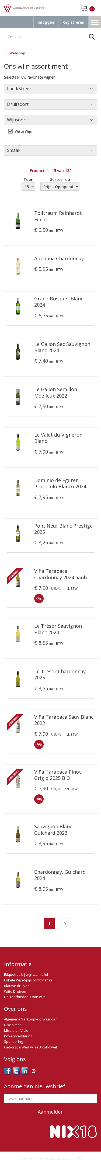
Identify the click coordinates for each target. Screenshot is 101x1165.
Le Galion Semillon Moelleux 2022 (55, 392)
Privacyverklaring (18, 1036)
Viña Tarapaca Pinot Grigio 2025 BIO (57, 775)
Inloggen (46, 22)
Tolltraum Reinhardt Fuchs (58, 216)
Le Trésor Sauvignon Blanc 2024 (58, 629)
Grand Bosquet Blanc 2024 (58, 302)
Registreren (73, 22)
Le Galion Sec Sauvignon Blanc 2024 (62, 347)
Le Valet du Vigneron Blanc (58, 438)
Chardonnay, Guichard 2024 (60, 875)
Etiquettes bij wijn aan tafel (26, 974)
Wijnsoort (17, 120)
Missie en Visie (16, 1030)
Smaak (13, 150)
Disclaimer (12, 1024)
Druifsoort (18, 104)
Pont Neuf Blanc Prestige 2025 (63, 529)
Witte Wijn (23, 131)
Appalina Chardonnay (59, 258)
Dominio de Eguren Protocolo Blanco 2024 (60, 483)
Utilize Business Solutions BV (60, 1158)
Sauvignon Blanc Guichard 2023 (53, 829)
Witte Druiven (15, 991)
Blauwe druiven (17, 985)
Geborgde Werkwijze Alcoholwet (30, 1047)
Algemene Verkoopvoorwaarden (31, 1019)
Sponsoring (13, 1041)
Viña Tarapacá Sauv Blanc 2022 (63, 720)
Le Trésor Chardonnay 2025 (60, 674)
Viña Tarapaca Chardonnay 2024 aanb (60, 574)
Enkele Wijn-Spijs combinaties (28, 980)
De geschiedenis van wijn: (25, 996)
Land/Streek (19, 89)
